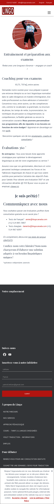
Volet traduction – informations (19, 437)
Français (49, 3)
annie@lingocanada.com (36, 219)
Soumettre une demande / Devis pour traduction (26, 465)
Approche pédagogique (13, 424)
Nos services (9, 418)
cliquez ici (14, 186)
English (41, 3)
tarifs (8, 130)
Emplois (6, 443)
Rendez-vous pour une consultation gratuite (24, 459)
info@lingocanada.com (26, 3)
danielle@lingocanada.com (35, 226)
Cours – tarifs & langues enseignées (20, 431)
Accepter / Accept (19, 498)
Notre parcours (10, 412)
